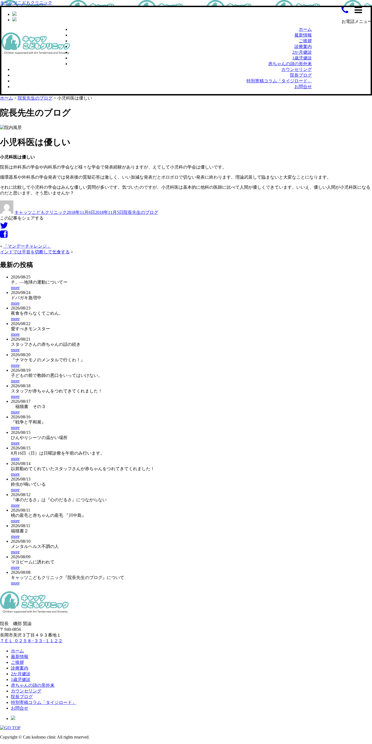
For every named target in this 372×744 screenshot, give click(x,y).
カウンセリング (296, 69)
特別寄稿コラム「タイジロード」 (279, 81)
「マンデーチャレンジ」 (27, 246)
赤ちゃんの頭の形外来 (290, 63)
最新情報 (303, 35)
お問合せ (303, 86)
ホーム (305, 29)
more (15, 287)
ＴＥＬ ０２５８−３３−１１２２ (31, 640)
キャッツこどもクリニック (26, 2)
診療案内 (303, 46)
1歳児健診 (302, 58)
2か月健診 (302, 52)
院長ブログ (301, 75)
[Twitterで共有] (4, 227)
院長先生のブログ (140, 212)
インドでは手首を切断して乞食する (35, 252)
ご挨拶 (305, 40)
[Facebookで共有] (3, 235)
